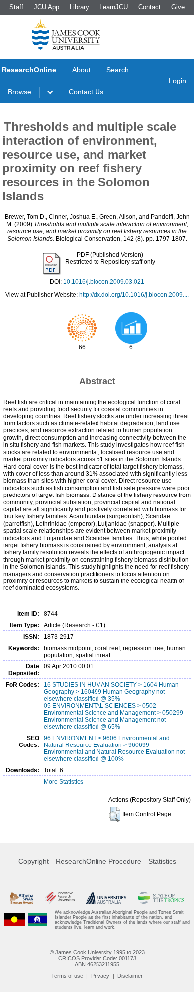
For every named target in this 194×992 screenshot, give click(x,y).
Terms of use (67, 976)
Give (178, 7)
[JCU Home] (66, 34)
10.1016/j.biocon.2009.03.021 (103, 281)
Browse (19, 92)
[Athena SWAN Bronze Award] (21, 898)
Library (79, 7)
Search (117, 70)
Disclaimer (130, 976)
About (81, 70)
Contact (149, 7)
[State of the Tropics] (161, 898)
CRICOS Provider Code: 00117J (97, 958)
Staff (16, 7)
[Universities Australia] (106, 898)
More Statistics (63, 781)
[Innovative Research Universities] (60, 898)
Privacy (100, 976)
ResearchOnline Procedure (98, 861)
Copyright (33, 861)
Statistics (162, 861)
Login (177, 80)
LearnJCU (113, 7)
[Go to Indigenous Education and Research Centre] (14, 920)
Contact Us (86, 92)
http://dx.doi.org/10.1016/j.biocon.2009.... (134, 294)
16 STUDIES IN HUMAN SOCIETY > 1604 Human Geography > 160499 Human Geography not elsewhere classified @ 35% (111, 691)
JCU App (46, 7)
